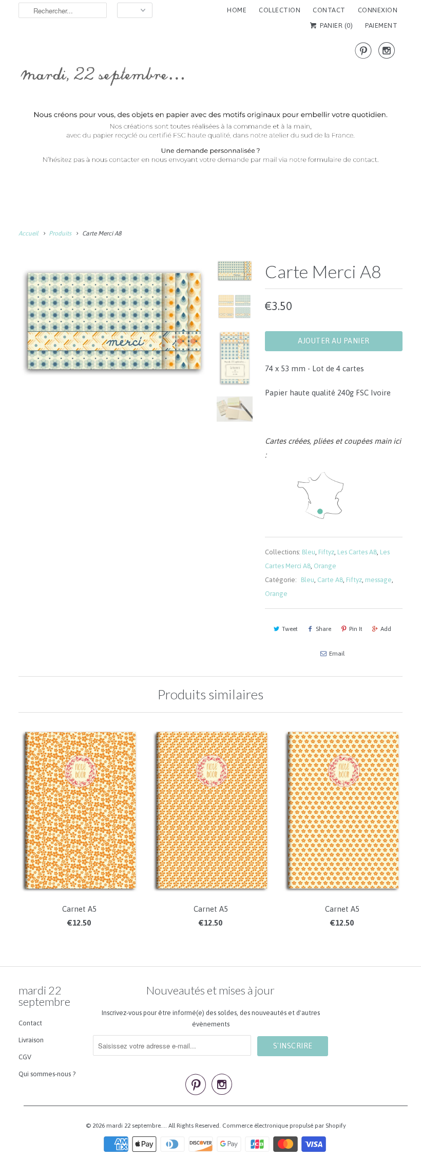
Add (385, 628)
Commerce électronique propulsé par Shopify (284, 1125)
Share (323, 628)
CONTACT (329, 10)
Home (236, 10)
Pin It (355, 628)
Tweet (290, 628)
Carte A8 (330, 580)
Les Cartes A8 (357, 552)
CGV (24, 1057)
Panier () (335, 25)
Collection (279, 10)
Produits (60, 233)
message (378, 580)
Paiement (381, 25)
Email (337, 653)
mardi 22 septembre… (135, 1125)
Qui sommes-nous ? (46, 1074)
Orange (325, 566)
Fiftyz (326, 552)
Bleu (308, 552)
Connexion (378, 10)
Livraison (31, 1040)
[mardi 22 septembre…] (210, 106)
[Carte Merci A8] (112, 320)
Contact (30, 1023)
